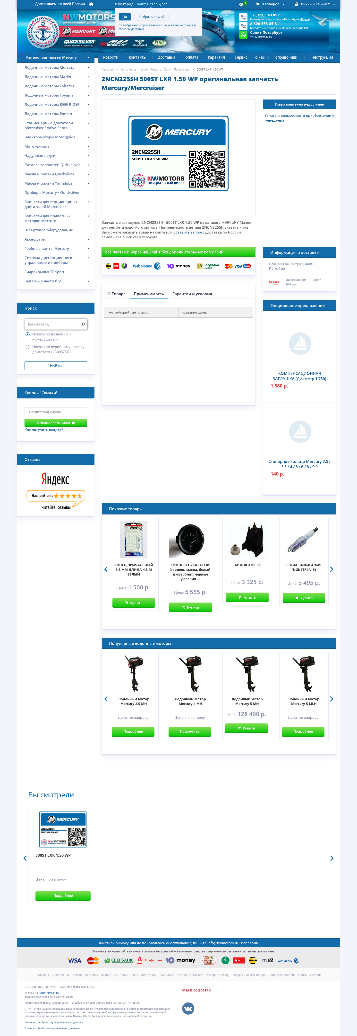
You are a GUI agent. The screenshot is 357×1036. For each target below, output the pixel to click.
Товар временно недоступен (299, 104)
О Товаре (117, 294)
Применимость (149, 294)
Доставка (166, 57)
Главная (108, 69)
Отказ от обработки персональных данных (52, 1028)
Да (124, 16)
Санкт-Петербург (150, 3)
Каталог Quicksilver (190, 975)
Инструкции (322, 57)
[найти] (83, 324)
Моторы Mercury (217, 975)
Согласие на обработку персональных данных (54, 1022)
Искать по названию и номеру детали (52, 337)
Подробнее (133, 731)
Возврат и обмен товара (248, 975)
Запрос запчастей (281, 975)
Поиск (31, 308)
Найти (56, 365)
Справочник (286, 57)
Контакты (137, 57)
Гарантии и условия (192, 294)
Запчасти (167, 975)
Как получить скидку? (44, 429)
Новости (110, 57)
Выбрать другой (151, 16)
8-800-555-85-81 (264, 23)
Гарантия (216, 57)
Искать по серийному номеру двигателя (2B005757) (58, 349)
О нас (260, 57)
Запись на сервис (309, 975)
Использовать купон (53, 423)
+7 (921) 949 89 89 (266, 14)
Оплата (192, 57)
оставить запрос (188, 232)
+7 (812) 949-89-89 (48, 993)
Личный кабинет (315, 3)
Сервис (241, 57)
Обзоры (43, 975)
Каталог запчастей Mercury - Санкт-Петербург (155, 69)
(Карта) (305, 19)
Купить (136, 602)
